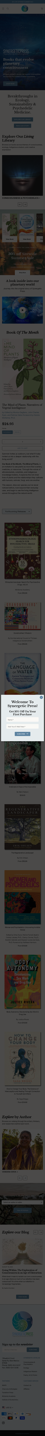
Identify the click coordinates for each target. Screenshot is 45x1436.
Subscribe (21, 734)
